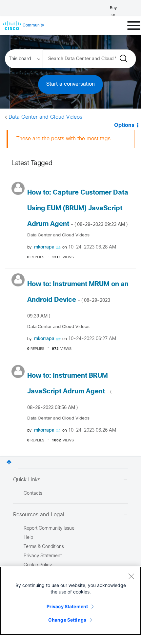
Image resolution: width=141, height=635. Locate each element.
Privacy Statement (67, 606)
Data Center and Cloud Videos (45, 117)
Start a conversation (70, 84)
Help (28, 538)
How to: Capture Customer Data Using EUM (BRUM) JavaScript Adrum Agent (77, 208)
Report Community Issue (49, 528)
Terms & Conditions (44, 547)
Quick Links (26, 479)
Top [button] (9, 462)
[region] (70, 600)
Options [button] (124, 125)
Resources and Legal (38, 514)
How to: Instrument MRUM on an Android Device (78, 299)
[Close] (131, 576)
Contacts (33, 493)
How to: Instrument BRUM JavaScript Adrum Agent (69, 391)
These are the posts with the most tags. (64, 138)
